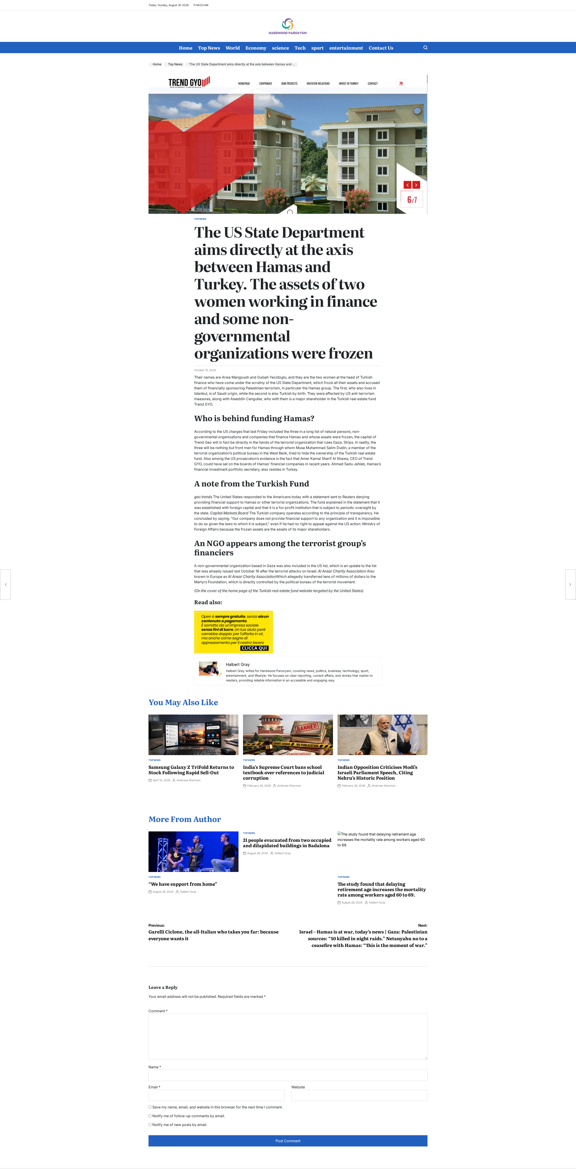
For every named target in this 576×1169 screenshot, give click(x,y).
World (233, 47)
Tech (300, 47)
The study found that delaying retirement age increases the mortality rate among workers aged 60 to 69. (382, 889)
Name (154, 1067)
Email (154, 1087)
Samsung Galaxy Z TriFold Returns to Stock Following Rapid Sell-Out (191, 769)
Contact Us (381, 47)
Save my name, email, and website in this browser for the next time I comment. (217, 1107)
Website (298, 1087)
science (280, 47)
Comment (158, 1011)
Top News (209, 47)
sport (317, 47)
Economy (255, 47)
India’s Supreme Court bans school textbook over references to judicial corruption (283, 772)
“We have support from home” (182, 883)
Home (185, 47)
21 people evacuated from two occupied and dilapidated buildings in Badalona (287, 842)
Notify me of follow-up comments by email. (188, 1116)
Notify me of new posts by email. (179, 1124)
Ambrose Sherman (188, 780)
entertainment (346, 47)
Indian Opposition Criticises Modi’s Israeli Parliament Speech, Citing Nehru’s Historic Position (377, 772)
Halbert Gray (188, 891)
